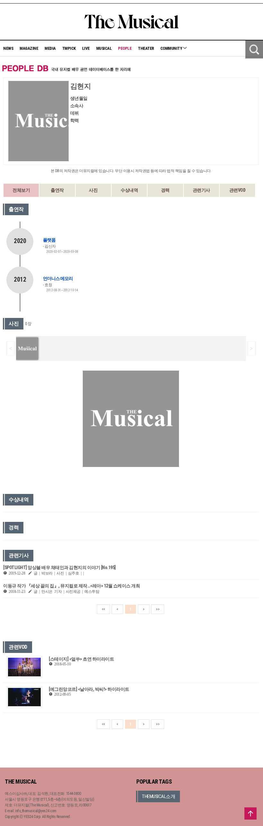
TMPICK (69, 48)
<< (103, 609)
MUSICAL (104, 48)
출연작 (57, 190)
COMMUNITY (171, 48)
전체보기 (21, 190)
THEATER (146, 48)
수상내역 (129, 190)
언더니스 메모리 (58, 278)
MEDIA (50, 48)
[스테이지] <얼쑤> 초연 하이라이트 (81, 659)
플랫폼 (49, 239)
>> (157, 609)
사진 (93, 190)
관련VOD (237, 190)
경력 (165, 190)
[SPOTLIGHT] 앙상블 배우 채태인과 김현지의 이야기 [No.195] (59, 567)
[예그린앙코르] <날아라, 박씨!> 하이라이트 (89, 689)
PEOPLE (125, 48)
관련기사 (201, 190)
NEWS (8, 48)
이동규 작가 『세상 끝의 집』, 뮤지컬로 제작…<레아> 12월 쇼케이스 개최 (71, 585)
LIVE (86, 48)
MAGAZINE (29, 48)
